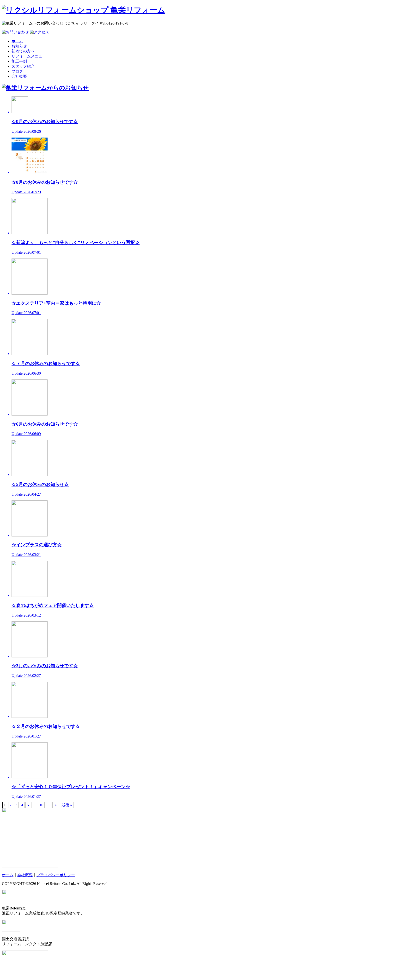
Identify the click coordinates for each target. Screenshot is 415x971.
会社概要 (19, 76)
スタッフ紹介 (23, 66)
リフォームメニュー (29, 56)
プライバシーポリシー (56, 875)
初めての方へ (23, 51)
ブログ (17, 71)
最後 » (66, 805)
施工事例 (19, 61)
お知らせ (19, 46)
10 (41, 805)
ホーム (17, 41)
